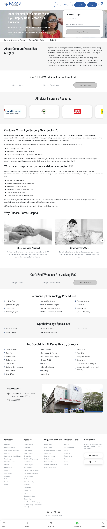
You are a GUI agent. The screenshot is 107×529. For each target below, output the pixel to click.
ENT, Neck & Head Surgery (50, 356)
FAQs (65, 459)
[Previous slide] (5, 240)
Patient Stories (8, 467)
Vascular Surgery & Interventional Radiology (88, 368)
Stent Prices (47, 453)
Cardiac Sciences (11, 349)
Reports (80, 4)
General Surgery (11, 374)
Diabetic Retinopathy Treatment (51, 311)
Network (6, 465)
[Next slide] (102, 240)
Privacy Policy (68, 456)
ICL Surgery (80, 304)
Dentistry (44, 363)
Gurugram (14, 40)
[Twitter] (51, 513)
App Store (95, 462)
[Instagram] (55, 512)
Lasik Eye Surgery (11, 301)
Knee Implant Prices (49, 456)
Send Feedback (8, 473)
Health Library (48, 444)
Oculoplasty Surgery (83, 311)
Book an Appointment (9, 447)
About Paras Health (71, 439)
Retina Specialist (11, 332)
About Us (66, 444)
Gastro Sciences (11, 360)
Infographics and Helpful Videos (52, 450)
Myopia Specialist (11, 328)
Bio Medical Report (49, 459)
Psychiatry (44, 370)
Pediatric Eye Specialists (49, 332)
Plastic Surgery (46, 349)
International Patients (10, 462)
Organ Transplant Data (50, 462)
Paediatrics (80, 353)
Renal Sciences (10, 370)
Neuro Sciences (11, 356)
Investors (66, 450)
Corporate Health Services (51, 465)
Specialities (28, 439)
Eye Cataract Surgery (12, 304)
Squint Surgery (82, 308)
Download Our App (91, 439)
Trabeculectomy (82, 328)
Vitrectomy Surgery (12, 311)
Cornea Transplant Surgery (50, 304)
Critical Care (45, 374)
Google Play (95, 455)
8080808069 (15, 400)
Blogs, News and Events (53, 439)
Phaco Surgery (10, 308)
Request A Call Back (63, 4)
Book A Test (7, 453)
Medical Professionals (50, 467)
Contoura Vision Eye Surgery (38, 40)
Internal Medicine (46, 360)
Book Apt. (51, 526)
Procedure (23, 40)
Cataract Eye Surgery (48, 301)
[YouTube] (59, 512)
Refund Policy (67, 453)
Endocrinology (81, 360)
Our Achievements (69, 447)
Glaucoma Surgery (83, 301)
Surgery (6, 484)
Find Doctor (7, 444)
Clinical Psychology (47, 367)
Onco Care (9, 353)
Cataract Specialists (47, 328)
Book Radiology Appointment (11, 450)
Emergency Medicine (83, 356)
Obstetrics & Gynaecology (14, 367)
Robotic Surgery (8, 459)
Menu (3, 526)
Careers (66, 462)
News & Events (48, 447)
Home (6, 40)
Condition (6, 482)
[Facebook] (48, 512)
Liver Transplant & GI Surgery (86, 363)
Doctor (6, 479)
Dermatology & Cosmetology (50, 353)
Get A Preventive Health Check (12, 456)
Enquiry (66, 465)
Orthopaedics (10, 363)
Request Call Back (83, 31)
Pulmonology (81, 349)
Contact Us (7, 470)
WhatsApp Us (77, 526)
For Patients (8, 439)
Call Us (103, 526)
